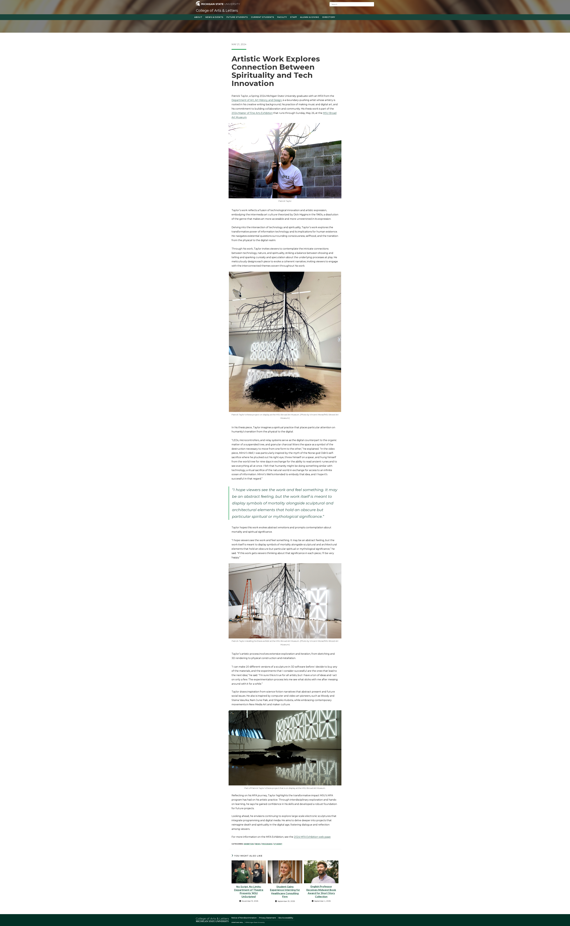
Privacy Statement (267, 918)
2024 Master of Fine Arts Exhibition (252, 113)
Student (278, 844)
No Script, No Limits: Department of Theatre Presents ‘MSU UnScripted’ (248, 891)
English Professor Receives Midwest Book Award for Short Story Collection (321, 891)
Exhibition (249, 844)
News (258, 844)
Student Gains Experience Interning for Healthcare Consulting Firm (285, 891)
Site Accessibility (285, 918)
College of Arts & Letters (217, 10)
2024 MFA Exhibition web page (312, 836)
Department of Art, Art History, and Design (257, 100)
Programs (267, 844)
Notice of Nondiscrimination (244, 918)
